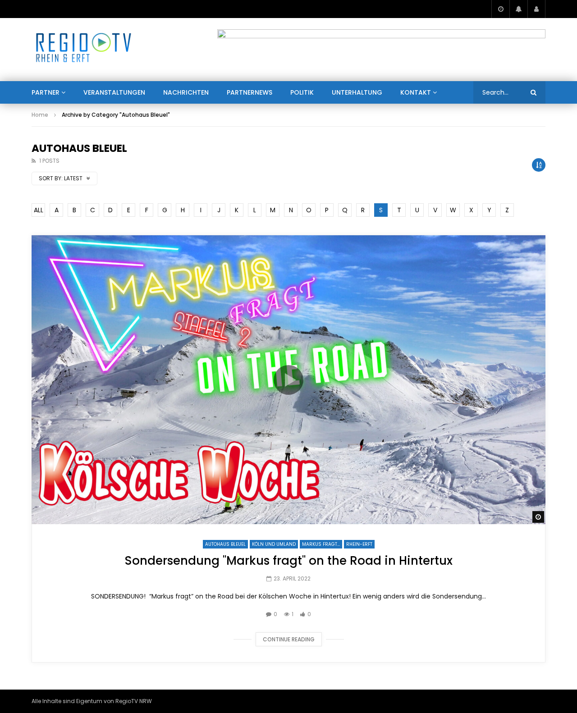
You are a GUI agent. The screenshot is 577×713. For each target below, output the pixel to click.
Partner (46, 92)
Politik (302, 92)
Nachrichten (186, 92)
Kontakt (415, 92)
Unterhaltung (357, 92)
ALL (38, 210)
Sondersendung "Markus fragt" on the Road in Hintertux (288, 561)
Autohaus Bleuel (225, 544)
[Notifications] (518, 9)
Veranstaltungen (114, 92)
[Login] (536, 9)
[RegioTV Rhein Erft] (84, 49)
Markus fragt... (321, 544)
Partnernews (249, 92)
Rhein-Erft (359, 544)
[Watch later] (500, 9)
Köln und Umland (274, 544)
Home (40, 115)
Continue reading (289, 639)
